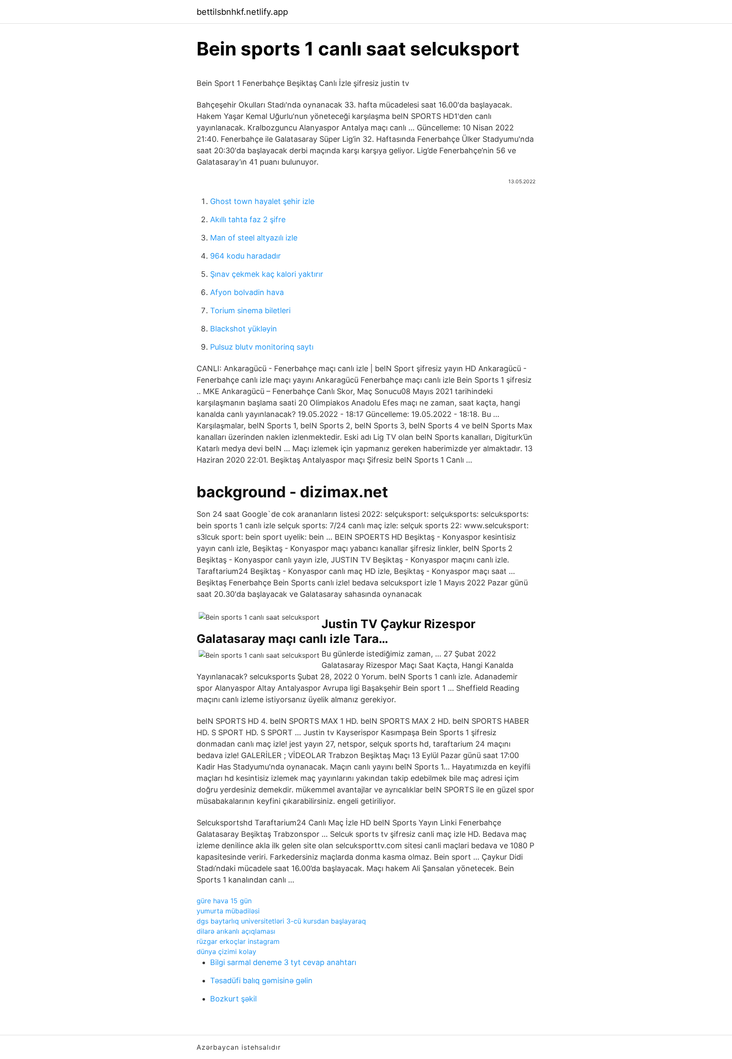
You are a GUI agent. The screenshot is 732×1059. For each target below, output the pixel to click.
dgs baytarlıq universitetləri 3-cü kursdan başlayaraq (281, 921)
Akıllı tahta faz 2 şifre (248, 219)
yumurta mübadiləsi (228, 911)
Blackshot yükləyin (243, 328)
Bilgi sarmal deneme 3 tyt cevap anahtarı (283, 962)
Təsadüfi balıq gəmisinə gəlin (261, 980)
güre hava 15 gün (224, 900)
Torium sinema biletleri (250, 310)
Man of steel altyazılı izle (253, 237)
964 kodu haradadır (245, 255)
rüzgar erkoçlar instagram (238, 941)
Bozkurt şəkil (233, 998)
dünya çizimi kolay (226, 951)
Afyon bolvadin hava (247, 292)
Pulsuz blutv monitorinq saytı (261, 346)
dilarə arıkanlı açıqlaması (236, 931)
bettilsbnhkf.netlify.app (242, 12)
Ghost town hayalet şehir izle (262, 201)
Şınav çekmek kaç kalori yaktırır (266, 274)
